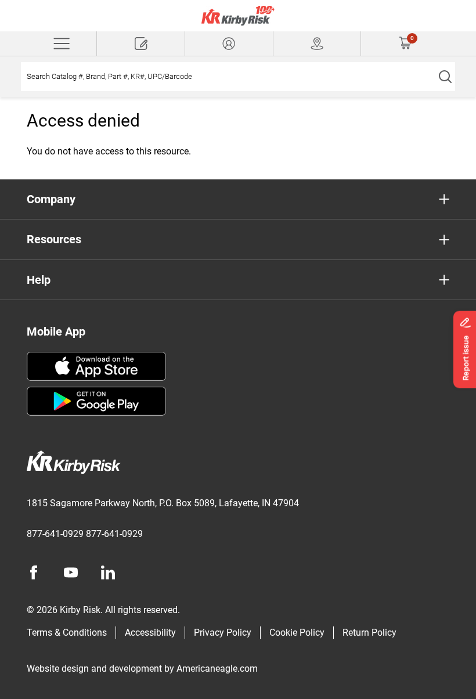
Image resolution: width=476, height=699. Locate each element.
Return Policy (369, 632)
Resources (54, 239)
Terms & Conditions (67, 632)
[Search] (445, 76)
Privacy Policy (222, 632)
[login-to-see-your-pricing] (229, 43)
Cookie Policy (296, 632)
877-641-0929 (55, 533)
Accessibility (150, 632)
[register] (141, 43)
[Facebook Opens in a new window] (34, 572)
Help (39, 280)
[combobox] (228, 76)
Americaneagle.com (217, 668)
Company (51, 199)
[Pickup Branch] (317, 43)
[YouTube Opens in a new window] (71, 572)
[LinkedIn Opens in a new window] (108, 572)
